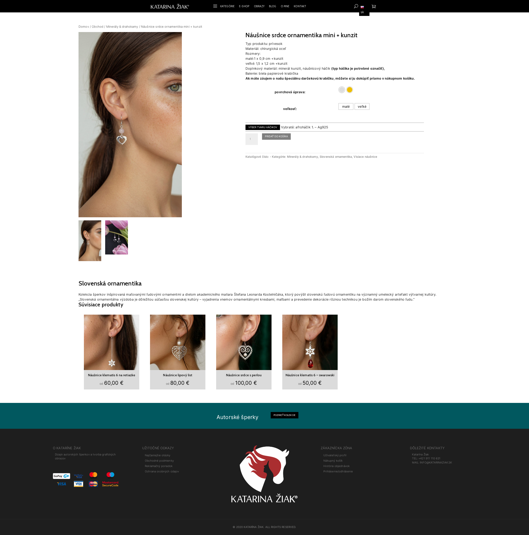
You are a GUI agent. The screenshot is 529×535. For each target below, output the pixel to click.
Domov (84, 27)
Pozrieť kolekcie (284, 415)
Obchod (97, 27)
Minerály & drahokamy (122, 27)
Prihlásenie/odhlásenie (338, 471)
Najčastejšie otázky (157, 455)
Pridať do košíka (276, 136)
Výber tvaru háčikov (262, 127)
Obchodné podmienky (159, 460)
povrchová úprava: (290, 92)
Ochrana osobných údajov (162, 471)
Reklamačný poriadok (159, 466)
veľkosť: (290, 109)
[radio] (342, 90)
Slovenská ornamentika (336, 156)
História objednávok (336, 466)
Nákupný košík (333, 460)
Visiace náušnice (365, 156)
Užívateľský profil (334, 455)
